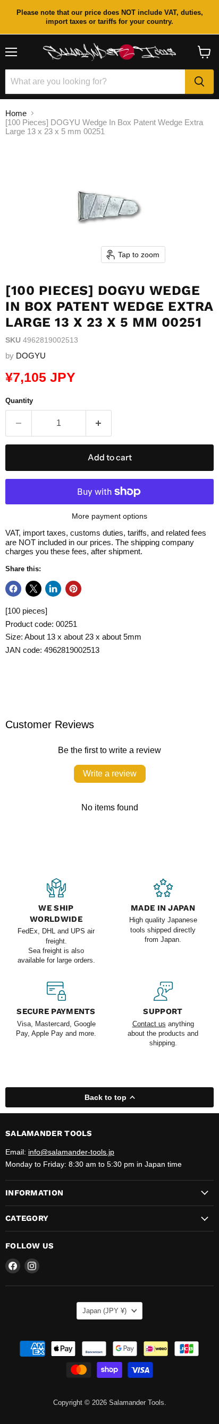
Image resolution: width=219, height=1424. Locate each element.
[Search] (199, 81)
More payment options (109, 516)
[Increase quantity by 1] (99, 423)
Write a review (110, 773)
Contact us (149, 1024)
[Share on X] (33, 589)
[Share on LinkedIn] (53, 589)
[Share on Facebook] (13, 589)
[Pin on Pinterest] (73, 589)
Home (16, 113)
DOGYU (31, 355)
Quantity (19, 401)
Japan (104, 1311)
